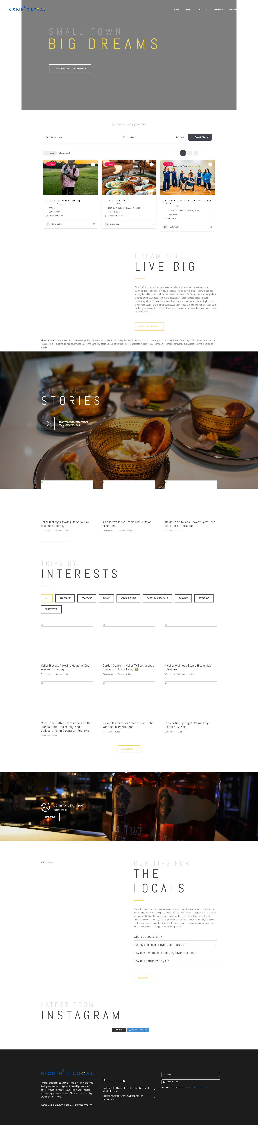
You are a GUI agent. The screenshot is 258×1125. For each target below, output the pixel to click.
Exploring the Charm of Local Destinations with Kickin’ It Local (126, 1089)
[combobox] (147, 137)
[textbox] (133, 137)
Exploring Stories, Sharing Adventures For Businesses (123, 1097)
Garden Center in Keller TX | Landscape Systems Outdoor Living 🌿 (128, 667)
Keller (106, 598)
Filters (51, 153)
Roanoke (183, 598)
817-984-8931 (171, 214)
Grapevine (87, 598)
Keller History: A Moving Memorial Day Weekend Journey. (65, 524)
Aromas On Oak (115, 200)
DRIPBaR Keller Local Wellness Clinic (187, 201)
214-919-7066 (54, 212)
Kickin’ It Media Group (63, 200)
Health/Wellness (175, 227)
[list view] (189, 153)
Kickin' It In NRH (128, 598)
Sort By (206, 153)
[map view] (196, 153)
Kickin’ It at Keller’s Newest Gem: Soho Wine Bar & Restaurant (190, 524)
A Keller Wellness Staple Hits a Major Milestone (127, 524)
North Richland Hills (157, 598)
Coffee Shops (115, 224)
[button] (46, 177)
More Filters (179, 137)
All (46, 598)
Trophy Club (51, 609)
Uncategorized (57, 224)
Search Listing (201, 137)
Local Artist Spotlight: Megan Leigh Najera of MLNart (187, 725)
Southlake (204, 598)
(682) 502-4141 (114, 212)
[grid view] (183, 153)
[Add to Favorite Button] (93, 164)
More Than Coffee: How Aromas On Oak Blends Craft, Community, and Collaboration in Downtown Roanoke (66, 726)
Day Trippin (65, 598)
